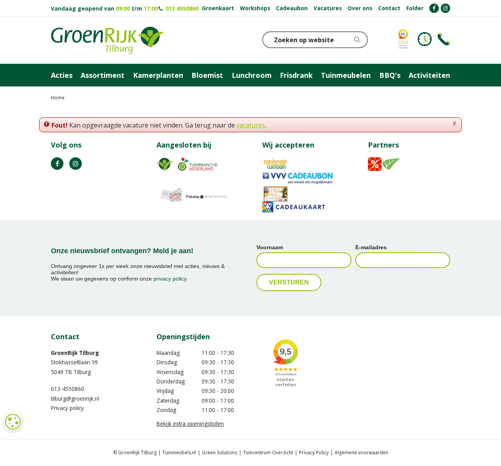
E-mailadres (371, 247)
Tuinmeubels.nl (179, 452)
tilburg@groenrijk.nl (75, 398)
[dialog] (13, 422)
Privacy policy (67, 408)
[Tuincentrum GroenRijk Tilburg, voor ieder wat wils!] (107, 40)
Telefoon (444, 39)
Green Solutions (219, 452)
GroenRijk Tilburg (75, 352)
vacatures (250, 125)
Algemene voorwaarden (361, 452)
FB (57, 163)
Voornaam (269, 247)
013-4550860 (67, 388)
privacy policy (169, 278)
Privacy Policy (314, 452)
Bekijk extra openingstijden (190, 423)
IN (75, 163)
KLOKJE (425, 39)
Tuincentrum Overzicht (268, 452)
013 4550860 (181, 8)
